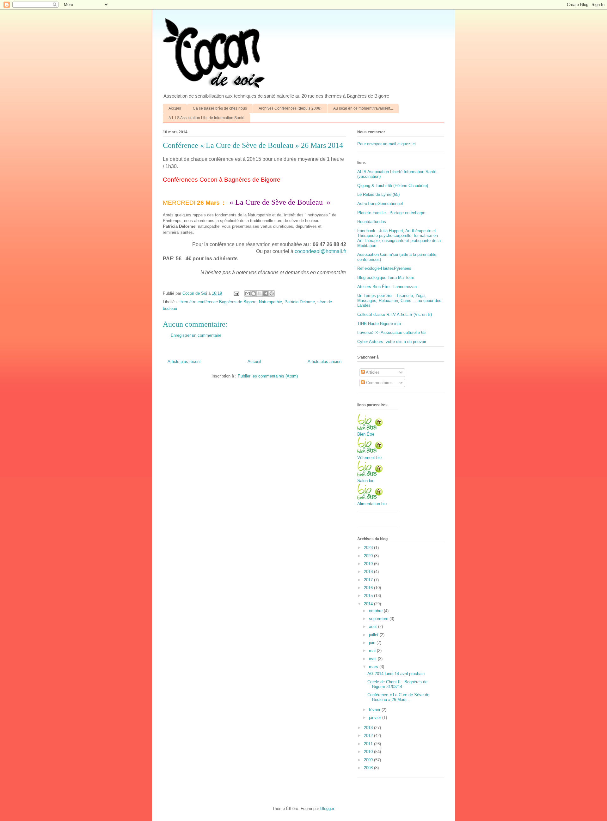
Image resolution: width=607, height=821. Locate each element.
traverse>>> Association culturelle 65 (391, 332)
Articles (372, 372)
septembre (379, 618)
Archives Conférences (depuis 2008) (290, 108)
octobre (376, 610)
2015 (369, 595)
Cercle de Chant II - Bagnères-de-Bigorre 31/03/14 (398, 684)
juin (373, 642)
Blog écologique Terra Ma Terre (385, 277)
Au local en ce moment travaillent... (363, 108)
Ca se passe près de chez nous (220, 108)
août (373, 626)
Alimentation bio (372, 503)
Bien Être (365, 434)
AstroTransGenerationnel (380, 203)
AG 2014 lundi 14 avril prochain (396, 673)
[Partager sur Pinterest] (271, 293)
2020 (369, 555)
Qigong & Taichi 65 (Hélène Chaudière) (392, 185)
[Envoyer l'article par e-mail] (236, 293)
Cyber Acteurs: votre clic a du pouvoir (391, 341)
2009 (369, 760)
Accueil (175, 108)
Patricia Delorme (300, 301)
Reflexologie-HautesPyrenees (384, 268)
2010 (369, 751)
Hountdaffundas (371, 221)
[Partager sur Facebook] (265, 293)
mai (373, 650)
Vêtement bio (369, 457)
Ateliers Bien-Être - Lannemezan (387, 286)
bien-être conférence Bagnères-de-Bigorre (218, 301)
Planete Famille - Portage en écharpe (391, 212)
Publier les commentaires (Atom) (268, 376)
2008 (369, 767)
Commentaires (379, 382)
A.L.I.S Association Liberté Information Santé (206, 118)
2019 (369, 563)
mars (374, 666)
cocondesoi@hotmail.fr (320, 251)
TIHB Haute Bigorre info (379, 323)
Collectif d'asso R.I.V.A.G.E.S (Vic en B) (394, 314)
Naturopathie (270, 301)
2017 (369, 579)
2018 (369, 571)
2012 (369, 735)
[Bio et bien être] (370, 428)
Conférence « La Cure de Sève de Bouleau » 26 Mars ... (398, 697)
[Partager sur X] (259, 293)
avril (373, 658)
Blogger (327, 808)
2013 (369, 727)
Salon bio (365, 480)
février (375, 709)
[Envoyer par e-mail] (247, 293)
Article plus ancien (324, 361)
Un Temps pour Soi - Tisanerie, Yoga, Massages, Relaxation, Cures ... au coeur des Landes (399, 300)
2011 (369, 743)
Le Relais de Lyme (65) (378, 194)
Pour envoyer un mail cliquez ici (386, 144)
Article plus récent (184, 361)
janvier (375, 717)
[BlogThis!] (253, 293)
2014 (369, 603)
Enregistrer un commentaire (196, 335)
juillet (374, 634)
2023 (369, 547)
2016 (369, 587)
